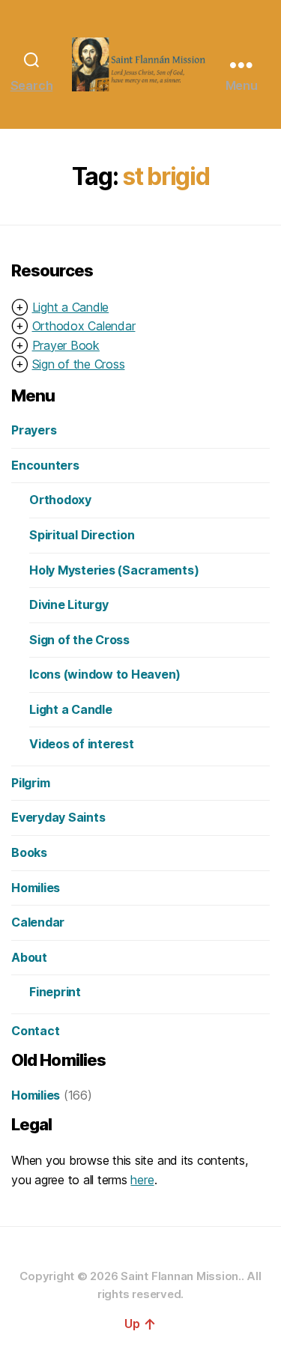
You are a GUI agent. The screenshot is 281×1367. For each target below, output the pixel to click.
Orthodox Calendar (84, 325)
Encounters (45, 465)
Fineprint (55, 991)
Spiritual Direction (81, 534)
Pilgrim (30, 782)
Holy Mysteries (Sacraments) (114, 570)
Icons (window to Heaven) (105, 674)
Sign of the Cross (78, 364)
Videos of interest (81, 743)
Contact (35, 1030)
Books (29, 852)
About (29, 957)
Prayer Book (66, 345)
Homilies (35, 887)
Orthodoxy (60, 499)
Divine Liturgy (69, 604)
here (142, 1179)
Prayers (33, 429)
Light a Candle (70, 307)
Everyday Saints (58, 817)
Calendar (37, 922)
